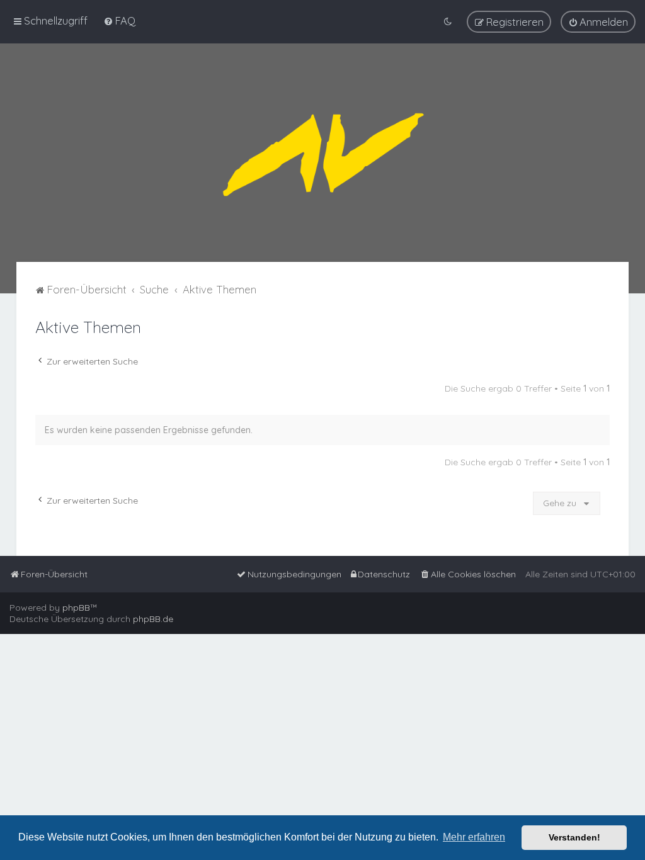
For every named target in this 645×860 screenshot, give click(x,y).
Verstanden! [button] (574, 837)
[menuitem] (119, 20)
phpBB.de (153, 619)
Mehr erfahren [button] (474, 837)
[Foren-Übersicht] (322, 152)
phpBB (76, 607)
